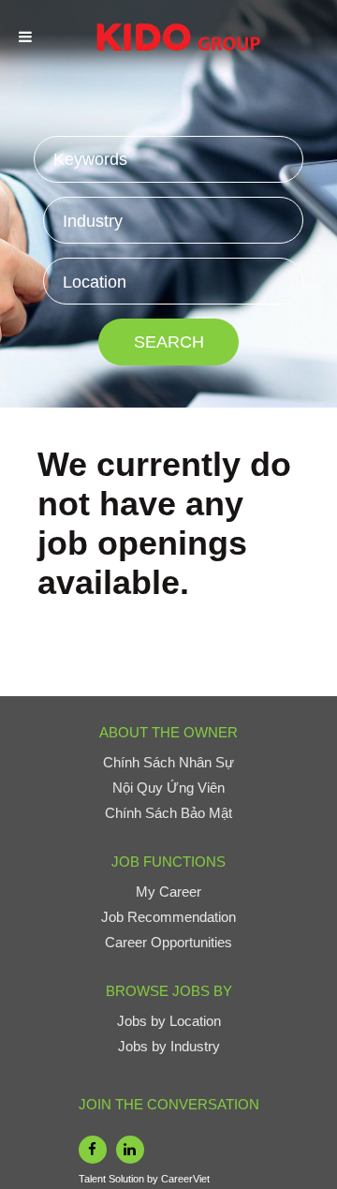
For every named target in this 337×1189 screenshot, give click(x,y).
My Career (168, 891)
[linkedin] (130, 1150)
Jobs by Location (169, 1021)
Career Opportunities (168, 942)
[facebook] (93, 1150)
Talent (94, 1178)
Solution (128, 1178)
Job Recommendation (168, 917)
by (154, 1178)
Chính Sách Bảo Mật (168, 813)
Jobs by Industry (169, 1046)
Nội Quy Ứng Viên (168, 787)
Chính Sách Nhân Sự (168, 762)
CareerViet (185, 1178)
